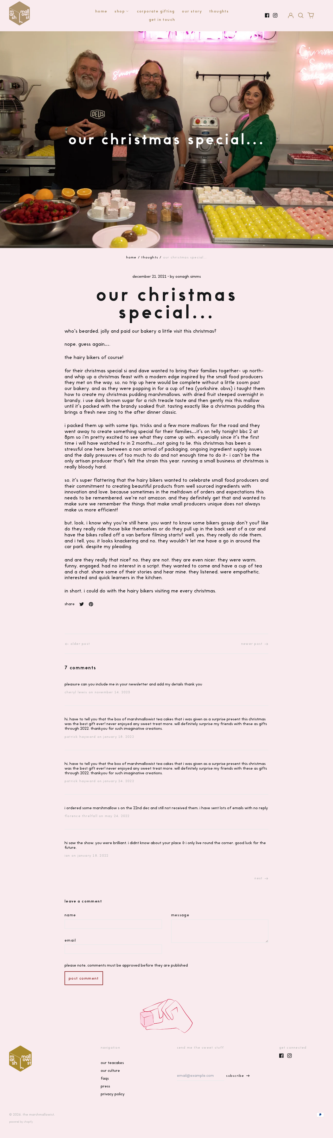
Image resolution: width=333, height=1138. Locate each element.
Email (70, 940)
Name (70, 915)
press (105, 1086)
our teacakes (112, 1063)
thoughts (149, 257)
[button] (301, 15)
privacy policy (113, 1094)
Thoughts (219, 11)
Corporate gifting (156, 11)
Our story (192, 11)
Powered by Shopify (21, 1121)
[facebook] (267, 15)
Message (180, 915)
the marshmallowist (38, 1114)
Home (101, 11)
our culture (110, 1070)
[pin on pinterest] (91, 604)
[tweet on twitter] (81, 604)
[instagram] (275, 15)
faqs (105, 1078)
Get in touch (162, 19)
